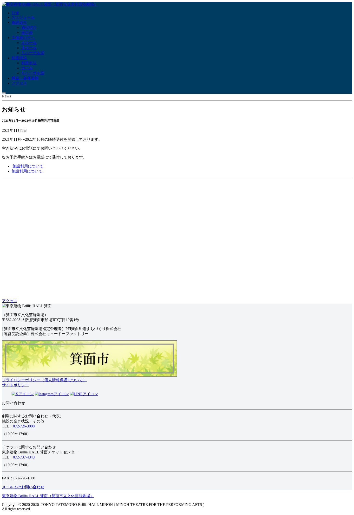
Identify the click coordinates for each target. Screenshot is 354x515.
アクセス (19, 83)
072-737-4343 (24, 457)
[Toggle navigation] (4, 93)
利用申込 (29, 63)
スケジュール (23, 17)
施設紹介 (19, 22)
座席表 (27, 33)
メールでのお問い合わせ (23, 487)
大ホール (29, 43)
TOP (15, 13)
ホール (27, 68)
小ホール (29, 48)
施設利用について (27, 166)
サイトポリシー (15, 385)
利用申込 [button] (19, 58)
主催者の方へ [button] (23, 38)
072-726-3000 (24, 426)
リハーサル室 (32, 53)
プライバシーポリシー (44, 380)
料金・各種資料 (25, 78)
